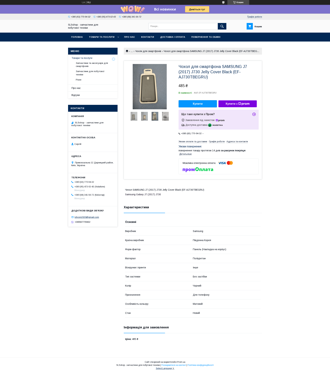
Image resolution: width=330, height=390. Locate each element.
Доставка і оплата (172, 37)
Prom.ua (181, 362)
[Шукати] (222, 26)
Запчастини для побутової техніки (90, 73)
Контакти (147, 37)
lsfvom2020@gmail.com (87, 217)
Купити (198, 103)
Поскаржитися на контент (173, 365)
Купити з (232, 103)
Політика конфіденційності (201, 365)
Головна (77, 37)
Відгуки (76, 95)
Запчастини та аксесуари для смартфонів (92, 64)
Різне (78, 79)
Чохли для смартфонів (148, 51)
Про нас (129, 37)
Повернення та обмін (205, 37)
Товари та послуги (101, 37)
